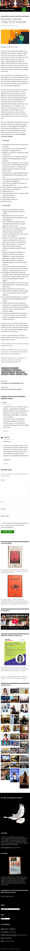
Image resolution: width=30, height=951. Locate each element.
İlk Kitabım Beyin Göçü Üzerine (9, 935)
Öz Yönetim (5, 374)
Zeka (25, 374)
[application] (15, 621)
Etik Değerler (14, 368)
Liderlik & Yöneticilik (15, 16)
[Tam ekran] (27, 628)
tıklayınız (23, 670)
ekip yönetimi (5, 368)
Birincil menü (28, 10)
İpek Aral (10, 25)
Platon (12, 374)
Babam (2, 938)
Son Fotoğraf (4, 932)
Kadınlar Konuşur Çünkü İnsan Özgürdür (11, 388)
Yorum (3, 480)
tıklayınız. (24, 678)
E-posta (3, 509)
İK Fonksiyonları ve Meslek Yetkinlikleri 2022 (12, 382)
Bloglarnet (13, 929)
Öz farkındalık (20, 372)
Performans (25, 16)
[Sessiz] (24, 628)
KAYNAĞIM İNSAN (7, 9)
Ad (2, 502)
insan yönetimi (17, 370)
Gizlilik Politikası (4, 948)
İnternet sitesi (5, 516)
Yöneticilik (19, 374)
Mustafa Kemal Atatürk (8, 372)
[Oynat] (3, 628)
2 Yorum (16, 25)
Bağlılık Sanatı (4, 929)
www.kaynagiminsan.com (7, 847)
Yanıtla (7, 431)
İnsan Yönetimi (5, 16)
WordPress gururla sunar (14, 948)
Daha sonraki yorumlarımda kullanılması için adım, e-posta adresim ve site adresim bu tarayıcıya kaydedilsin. (15, 525)
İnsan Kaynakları (6, 370)
